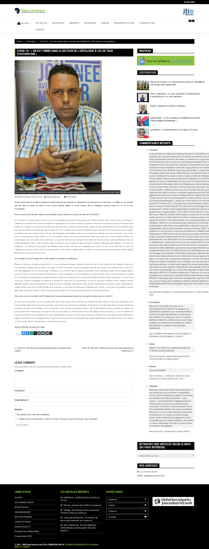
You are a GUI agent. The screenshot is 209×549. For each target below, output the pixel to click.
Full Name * (20, 390)
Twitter (111, 505)
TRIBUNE (105, 23)
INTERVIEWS (90, 23)
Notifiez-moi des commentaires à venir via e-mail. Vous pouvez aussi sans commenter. (58, 419)
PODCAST (40, 29)
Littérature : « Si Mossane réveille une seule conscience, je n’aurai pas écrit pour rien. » (169, 377)
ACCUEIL (25, 23)
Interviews (71, 196)
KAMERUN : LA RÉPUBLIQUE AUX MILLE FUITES (174, 130)
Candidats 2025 (147, 23)
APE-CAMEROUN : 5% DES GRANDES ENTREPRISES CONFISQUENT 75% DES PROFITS (78, 528)
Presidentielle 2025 (124, 23)
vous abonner (78, 419)
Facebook (112, 499)
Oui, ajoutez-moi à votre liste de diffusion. (33, 415)
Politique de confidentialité (27, 531)
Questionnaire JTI (23, 526)
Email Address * (22, 400)
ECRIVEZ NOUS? (22, 507)
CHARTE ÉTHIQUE (23, 521)
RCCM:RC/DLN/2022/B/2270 (76, 544)
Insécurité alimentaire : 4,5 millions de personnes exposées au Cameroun (79, 519)
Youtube (112, 517)
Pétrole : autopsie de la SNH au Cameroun (167, 106)
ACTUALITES (41, 23)
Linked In (112, 511)
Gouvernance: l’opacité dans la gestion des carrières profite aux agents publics (169, 357)
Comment (19, 370)
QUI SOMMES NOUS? (24, 502)
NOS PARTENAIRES (23, 517)
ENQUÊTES (74, 23)
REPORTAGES (58, 23)
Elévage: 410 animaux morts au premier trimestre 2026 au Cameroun (79, 511)
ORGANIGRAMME (22, 512)
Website (18, 409)
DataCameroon (53, 196)
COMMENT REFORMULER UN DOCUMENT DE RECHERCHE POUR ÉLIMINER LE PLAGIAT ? (170, 335)
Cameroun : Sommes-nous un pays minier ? (172, 431)
